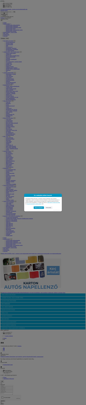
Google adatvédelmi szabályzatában (34, 203)
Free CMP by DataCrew (57, 210)
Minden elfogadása (39, 207)
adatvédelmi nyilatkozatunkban (53, 202)
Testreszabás (48, 207)
